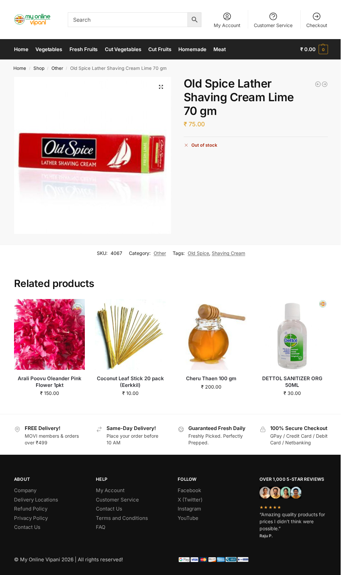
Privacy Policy (31, 518)
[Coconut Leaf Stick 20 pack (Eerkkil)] (130, 334)
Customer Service (273, 25)
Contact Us (27, 527)
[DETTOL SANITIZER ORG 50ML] (292, 334)
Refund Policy (30, 509)
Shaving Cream (228, 253)
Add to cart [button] (49, 407)
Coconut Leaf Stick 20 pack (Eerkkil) (130, 381)
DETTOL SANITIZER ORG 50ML (292, 381)
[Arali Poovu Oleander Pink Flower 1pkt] (49, 334)
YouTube (188, 518)
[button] (314, 49)
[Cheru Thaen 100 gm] (211, 334)
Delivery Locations (36, 499)
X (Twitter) (190, 499)
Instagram (189, 509)
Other (57, 68)
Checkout (316, 25)
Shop (38, 68)
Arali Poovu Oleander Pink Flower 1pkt (49, 381)
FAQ (100, 527)
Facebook (189, 490)
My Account (227, 25)
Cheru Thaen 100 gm (211, 378)
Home (19, 68)
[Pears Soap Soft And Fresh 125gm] (324, 84)
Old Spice (198, 253)
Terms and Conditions (122, 518)
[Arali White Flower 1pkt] (318, 84)
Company (25, 490)
